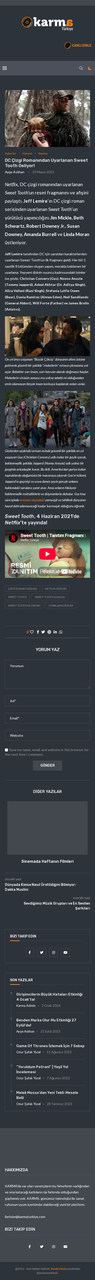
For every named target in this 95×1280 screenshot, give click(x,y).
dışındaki (38, 500)
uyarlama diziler (61, 605)
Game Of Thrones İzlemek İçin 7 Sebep (50, 1046)
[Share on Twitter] (43, 632)
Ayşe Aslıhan (14, 172)
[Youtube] (65, 952)
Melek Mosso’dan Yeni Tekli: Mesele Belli (47, 1095)
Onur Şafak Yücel (28, 1052)
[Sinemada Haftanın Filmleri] (47, 828)
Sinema (43, 153)
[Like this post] (32, 632)
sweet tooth (17, 597)
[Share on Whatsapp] (60, 632)
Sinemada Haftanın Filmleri (47, 861)
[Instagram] (54, 952)
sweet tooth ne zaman (24, 605)
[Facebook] (30, 952)
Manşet (27, 153)
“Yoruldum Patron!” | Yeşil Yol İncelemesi (42, 1069)
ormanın (26, 500)
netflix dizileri (55, 588)
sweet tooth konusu (50, 597)
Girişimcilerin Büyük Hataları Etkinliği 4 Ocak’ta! (49, 997)
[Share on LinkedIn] (55, 632)
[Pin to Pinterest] (49, 632)
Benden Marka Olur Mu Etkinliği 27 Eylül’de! (46, 1022)
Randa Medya (59, 1269)
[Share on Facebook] (38, 632)
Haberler (10, 153)
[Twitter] (42, 952)
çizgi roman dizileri (22, 588)
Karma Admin (26, 1006)
